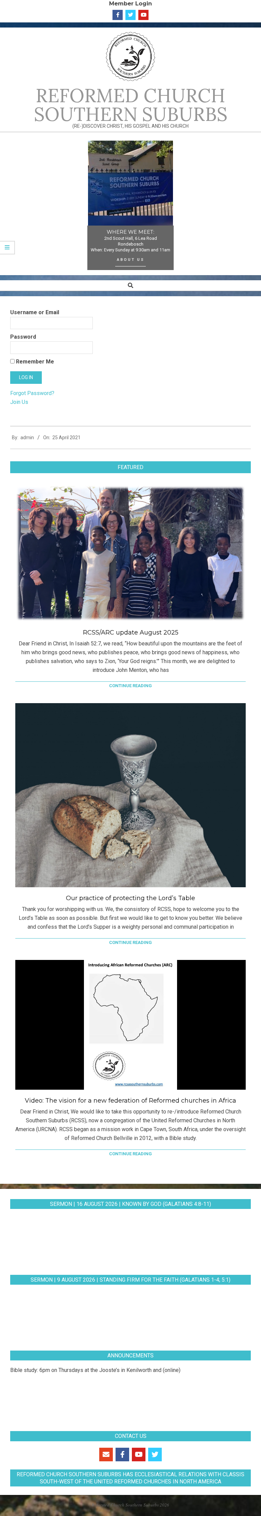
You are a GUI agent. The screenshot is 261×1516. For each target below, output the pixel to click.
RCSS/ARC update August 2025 (130, 632)
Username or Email (34, 312)
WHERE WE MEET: (130, 232)
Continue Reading (130, 685)
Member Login (130, 3)
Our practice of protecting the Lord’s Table (130, 898)
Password (23, 337)
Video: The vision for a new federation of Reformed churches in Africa (130, 1100)
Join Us (19, 402)
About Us (130, 259)
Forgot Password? (32, 393)
